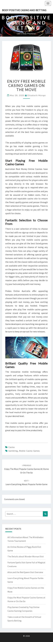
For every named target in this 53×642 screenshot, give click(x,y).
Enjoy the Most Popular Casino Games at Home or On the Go (26, 469)
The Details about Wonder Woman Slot (25, 556)
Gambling (13, 450)
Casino (11, 447)
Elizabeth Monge (37, 95)
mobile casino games (29, 450)
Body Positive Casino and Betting (24, 10)
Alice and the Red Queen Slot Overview (25, 572)
